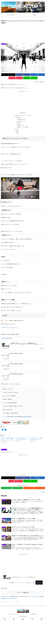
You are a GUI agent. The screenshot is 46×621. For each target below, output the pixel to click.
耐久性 (19, 123)
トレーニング (4, 449)
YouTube (3, 307)
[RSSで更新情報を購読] (34, 488)
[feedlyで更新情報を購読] (12, 488)
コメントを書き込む (23, 592)
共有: (17, 130)
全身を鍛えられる (21, 119)
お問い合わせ (34, 614)
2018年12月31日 (27, 416)
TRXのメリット (19, 117)
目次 (21, 112)
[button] (23, 57)
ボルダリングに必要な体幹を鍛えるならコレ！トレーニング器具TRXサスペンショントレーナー (7, 439)
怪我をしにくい (21, 125)
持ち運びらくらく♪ (22, 121)
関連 (17, 132)
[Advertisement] (23, 33)
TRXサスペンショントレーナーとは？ (23, 115)
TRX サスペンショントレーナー (9, 327)
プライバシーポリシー (12, 614)
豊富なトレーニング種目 (23, 127)
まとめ (16, 128)
